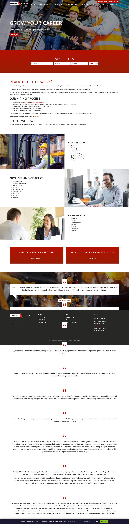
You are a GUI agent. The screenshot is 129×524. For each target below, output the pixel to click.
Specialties (84, 5)
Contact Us (113, 5)
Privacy (70, 341)
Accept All (103, 521)
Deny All (95, 521)
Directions (96, 325)
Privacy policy (87, 521)
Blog (104, 5)
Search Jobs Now (36, 255)
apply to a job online (38, 102)
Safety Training (71, 322)
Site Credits (77, 341)
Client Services (71, 5)
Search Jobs (58, 5)
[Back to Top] (121, 496)
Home (33, 5)
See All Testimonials (64, 300)
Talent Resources (44, 5)
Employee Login (113, 1)
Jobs (66, 314)
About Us (95, 5)
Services (41, 317)
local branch (27, 102)
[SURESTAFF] (15, 323)
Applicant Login (102, 1)
